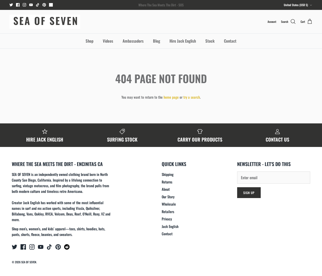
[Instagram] (24, 5)
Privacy (167, 218)
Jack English (170, 226)
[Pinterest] (44, 5)
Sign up (249, 192)
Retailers (168, 211)
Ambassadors (133, 41)
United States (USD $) (296, 5)
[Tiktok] (37, 5)
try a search (191, 97)
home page (171, 97)
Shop (89, 41)
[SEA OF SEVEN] (44, 22)
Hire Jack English (182, 41)
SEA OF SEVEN (28, 262)
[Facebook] (18, 5)
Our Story (168, 196)
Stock (210, 41)
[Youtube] (31, 5)
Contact (230, 41)
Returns (167, 181)
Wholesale (169, 204)
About (166, 189)
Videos (108, 41)
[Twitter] (11, 5)
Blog (156, 41)
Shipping (167, 174)
